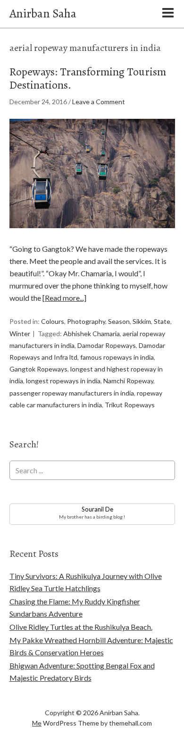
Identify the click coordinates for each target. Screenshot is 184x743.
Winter (19, 334)
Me (37, 723)
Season (119, 321)
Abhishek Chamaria (91, 334)
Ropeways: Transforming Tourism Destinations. (87, 78)
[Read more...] (64, 297)
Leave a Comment (98, 102)
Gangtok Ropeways (38, 369)
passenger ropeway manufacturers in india (71, 393)
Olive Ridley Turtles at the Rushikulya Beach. (80, 626)
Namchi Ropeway (128, 381)
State (162, 321)
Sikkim (142, 321)
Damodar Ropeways (106, 345)
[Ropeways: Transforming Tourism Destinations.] (92, 236)
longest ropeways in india (63, 381)
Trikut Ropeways (130, 405)
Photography (86, 321)
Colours (52, 321)
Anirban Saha (42, 13)
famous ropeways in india (117, 357)
